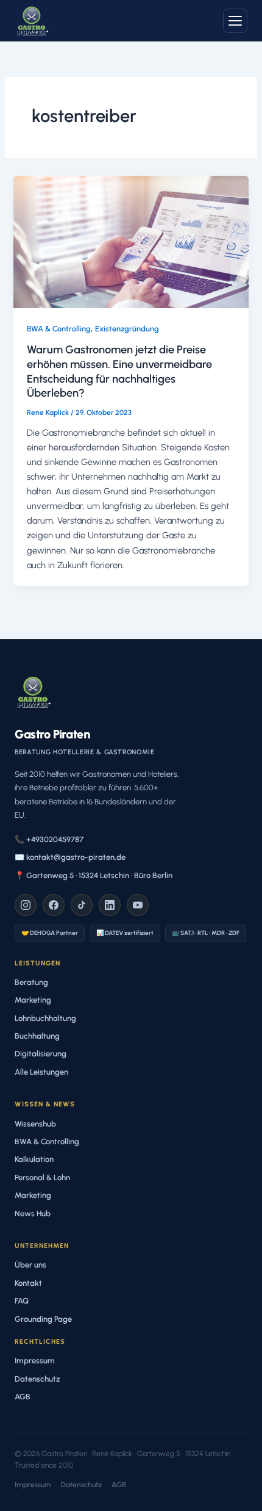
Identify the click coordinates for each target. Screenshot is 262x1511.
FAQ (22, 1300)
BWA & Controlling (59, 328)
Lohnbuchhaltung (45, 1018)
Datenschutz (37, 1378)
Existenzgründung (127, 328)
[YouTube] (138, 905)
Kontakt (28, 1283)
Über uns (30, 1264)
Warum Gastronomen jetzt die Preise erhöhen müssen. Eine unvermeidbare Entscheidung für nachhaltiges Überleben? (119, 371)
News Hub (33, 1213)
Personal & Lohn (42, 1177)
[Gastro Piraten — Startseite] (32, 21)
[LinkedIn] (110, 905)
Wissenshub (35, 1123)
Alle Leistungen (41, 1071)
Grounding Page (43, 1319)
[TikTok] (82, 905)
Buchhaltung (37, 1035)
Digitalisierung (40, 1053)
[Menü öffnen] (235, 21)
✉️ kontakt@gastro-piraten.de (70, 857)
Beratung (31, 982)
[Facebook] (54, 905)
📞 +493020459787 (49, 839)
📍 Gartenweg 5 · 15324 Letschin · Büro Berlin (93, 875)
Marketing (33, 999)
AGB (22, 1396)
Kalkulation (34, 1159)
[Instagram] (26, 905)
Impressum (35, 1360)
